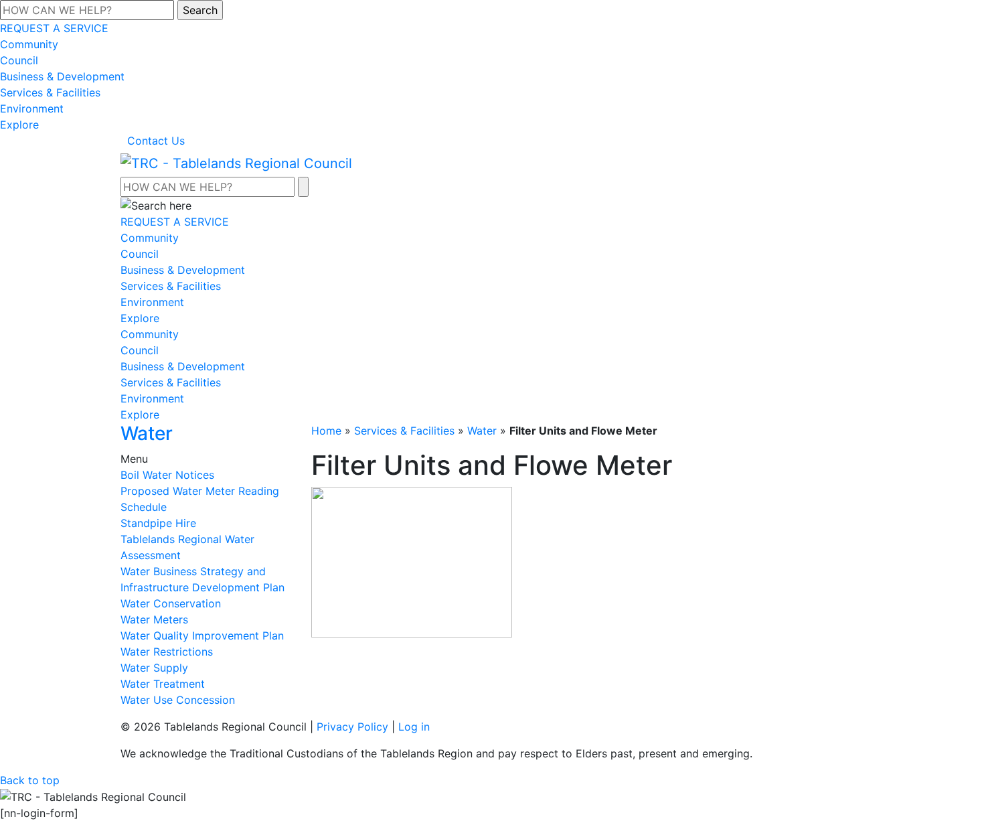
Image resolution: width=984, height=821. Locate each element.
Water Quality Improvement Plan (202, 635)
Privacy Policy (352, 726)
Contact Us (156, 140)
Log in (414, 726)
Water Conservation (170, 603)
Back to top (30, 780)
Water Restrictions (166, 651)
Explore (19, 124)
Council (19, 60)
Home (326, 430)
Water (482, 430)
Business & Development (62, 76)
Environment (32, 108)
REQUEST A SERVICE (54, 28)
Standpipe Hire (158, 523)
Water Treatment (162, 683)
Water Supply (154, 667)
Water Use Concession (177, 699)
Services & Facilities (50, 92)
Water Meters (154, 619)
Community (29, 44)
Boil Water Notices (167, 474)
